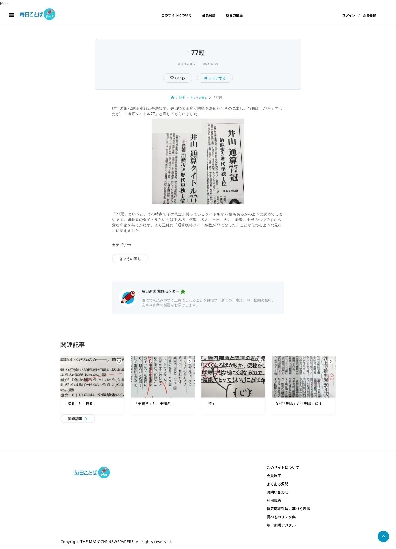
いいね (179, 78)
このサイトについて (176, 15)
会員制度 (209, 15)
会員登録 (369, 15)
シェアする (217, 78)
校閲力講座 (234, 15)
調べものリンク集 (281, 516)
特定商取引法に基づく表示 (288, 508)
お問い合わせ (278, 492)
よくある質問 (278, 483)
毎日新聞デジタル (281, 525)
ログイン (349, 15)
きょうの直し (186, 64)
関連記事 (75, 418)
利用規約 (274, 500)
